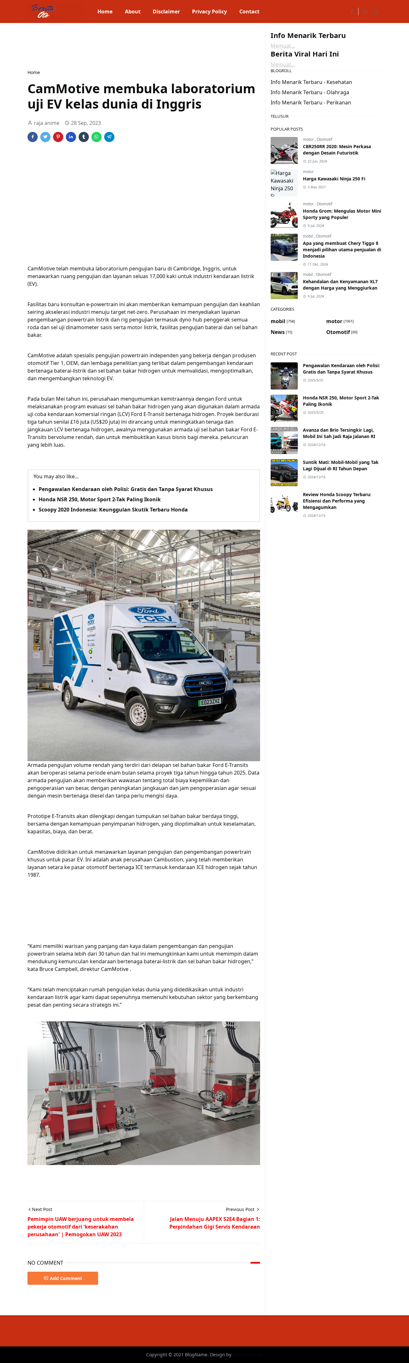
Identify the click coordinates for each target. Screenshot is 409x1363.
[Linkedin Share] (71, 137)
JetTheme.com (248, 1355)
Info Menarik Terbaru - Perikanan (311, 102)
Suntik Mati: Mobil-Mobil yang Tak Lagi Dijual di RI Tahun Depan (341, 465)
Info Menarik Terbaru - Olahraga (310, 92)
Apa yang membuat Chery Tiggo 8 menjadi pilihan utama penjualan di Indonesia (342, 249)
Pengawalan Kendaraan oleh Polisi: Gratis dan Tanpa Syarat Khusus (126, 489)
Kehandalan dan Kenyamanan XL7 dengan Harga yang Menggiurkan (340, 284)
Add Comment (66, 1278)
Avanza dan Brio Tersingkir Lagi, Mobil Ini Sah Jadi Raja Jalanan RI (339, 433)
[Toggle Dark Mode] (365, 11)
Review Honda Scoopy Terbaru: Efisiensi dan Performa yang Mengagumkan (337, 500)
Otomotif (324, 139)
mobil (308, 236)
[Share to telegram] (109, 137)
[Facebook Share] (32, 137)
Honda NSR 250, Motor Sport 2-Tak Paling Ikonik (100, 499)
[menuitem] (105, 11)
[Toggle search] (376, 11)
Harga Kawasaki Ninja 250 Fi (334, 179)
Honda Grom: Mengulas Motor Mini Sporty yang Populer (342, 214)
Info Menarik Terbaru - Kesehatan (311, 82)
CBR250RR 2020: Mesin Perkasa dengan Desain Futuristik (337, 149)
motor (309, 139)
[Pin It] (58, 137)
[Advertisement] (143, 45)
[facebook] (352, 11)
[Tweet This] (45, 137)
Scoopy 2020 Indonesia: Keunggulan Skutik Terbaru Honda (113, 509)
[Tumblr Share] (84, 137)
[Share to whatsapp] (96, 137)
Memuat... (283, 45)
